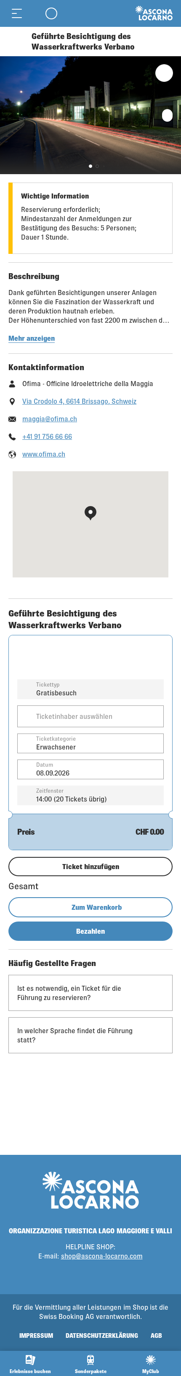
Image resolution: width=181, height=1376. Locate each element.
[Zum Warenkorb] (33, 13)
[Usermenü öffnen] (51, 13)
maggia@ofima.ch (49, 419)
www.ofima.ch (43, 454)
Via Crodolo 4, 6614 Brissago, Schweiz (79, 401)
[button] (90, 166)
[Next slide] (172, 115)
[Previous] (15, 41)
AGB (156, 1335)
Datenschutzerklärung (102, 1335)
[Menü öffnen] (16, 13)
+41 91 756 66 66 (47, 436)
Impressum (36, 1335)
